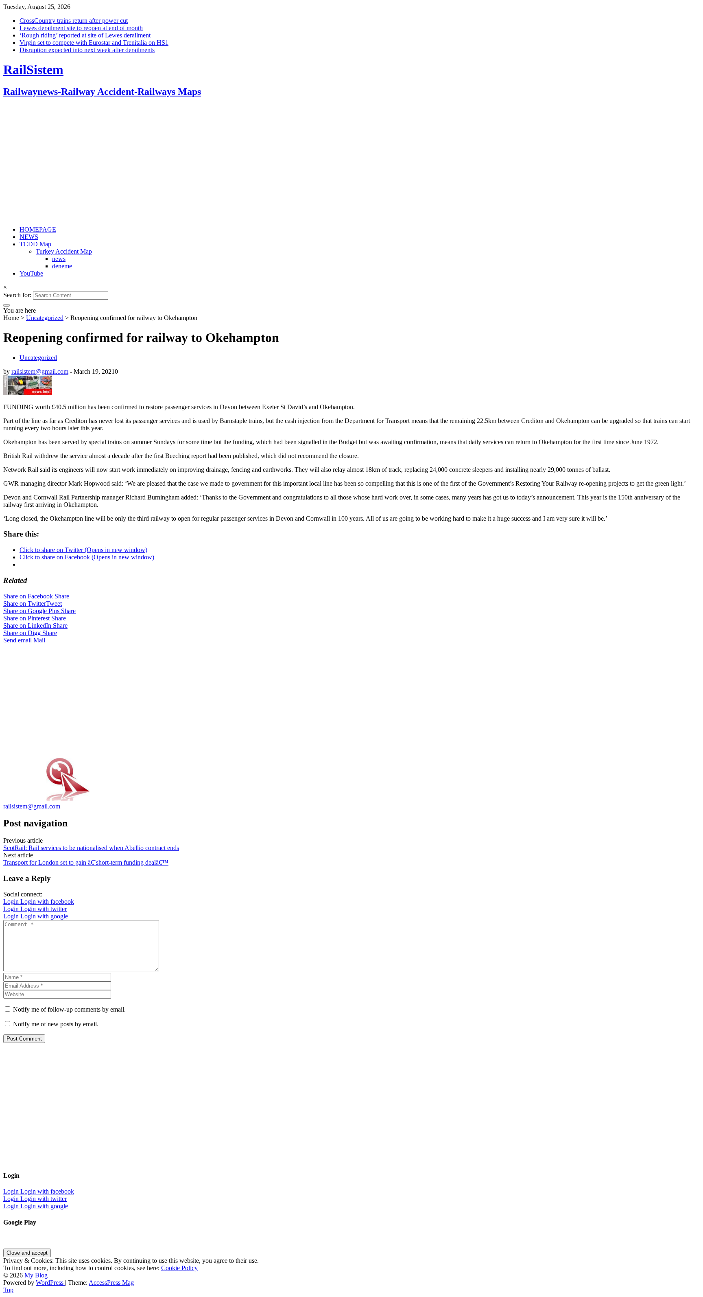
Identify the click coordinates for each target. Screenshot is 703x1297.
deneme (62, 266)
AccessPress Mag (111, 1282)
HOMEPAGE (38, 229)
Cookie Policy (179, 1267)
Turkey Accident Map (64, 251)
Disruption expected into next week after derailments (87, 49)
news (58, 258)
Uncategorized (44, 317)
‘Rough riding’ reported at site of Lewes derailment (85, 35)
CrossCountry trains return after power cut (74, 20)
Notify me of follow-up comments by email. (69, 1009)
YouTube (31, 273)
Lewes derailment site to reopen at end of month (81, 27)
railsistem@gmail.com (39, 371)
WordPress (50, 1282)
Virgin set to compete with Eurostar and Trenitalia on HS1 (94, 42)
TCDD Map (35, 244)
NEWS (29, 236)
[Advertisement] (247, 162)
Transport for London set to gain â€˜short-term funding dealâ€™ (85, 862)
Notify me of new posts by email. (55, 1024)
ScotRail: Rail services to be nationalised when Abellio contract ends (91, 847)
